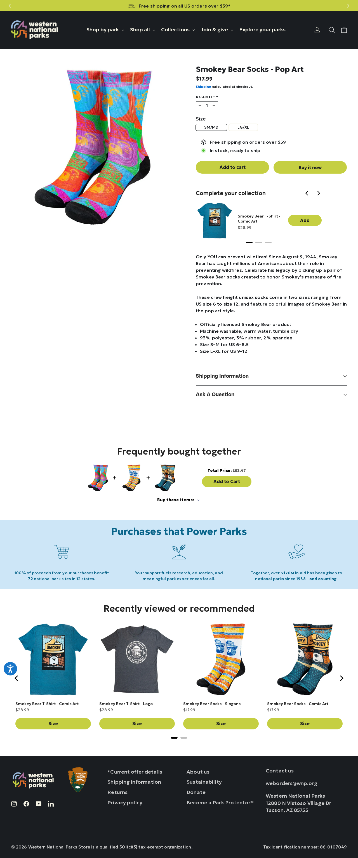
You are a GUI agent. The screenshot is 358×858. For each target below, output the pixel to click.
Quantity (207, 97)
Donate (196, 792)
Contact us (280, 770)
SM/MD (211, 127)
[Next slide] (348, 6)
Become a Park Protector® (220, 802)
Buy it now (310, 167)
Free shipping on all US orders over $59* (184, 6)
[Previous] (307, 193)
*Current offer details (134, 772)
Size (201, 118)
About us (198, 772)
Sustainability (204, 782)
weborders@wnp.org (291, 783)
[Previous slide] (10, 6)
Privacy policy (124, 802)
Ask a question (215, 394)
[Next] (318, 193)
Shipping (203, 86)
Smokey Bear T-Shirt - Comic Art (259, 219)
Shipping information (222, 376)
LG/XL (243, 127)
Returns (117, 792)
